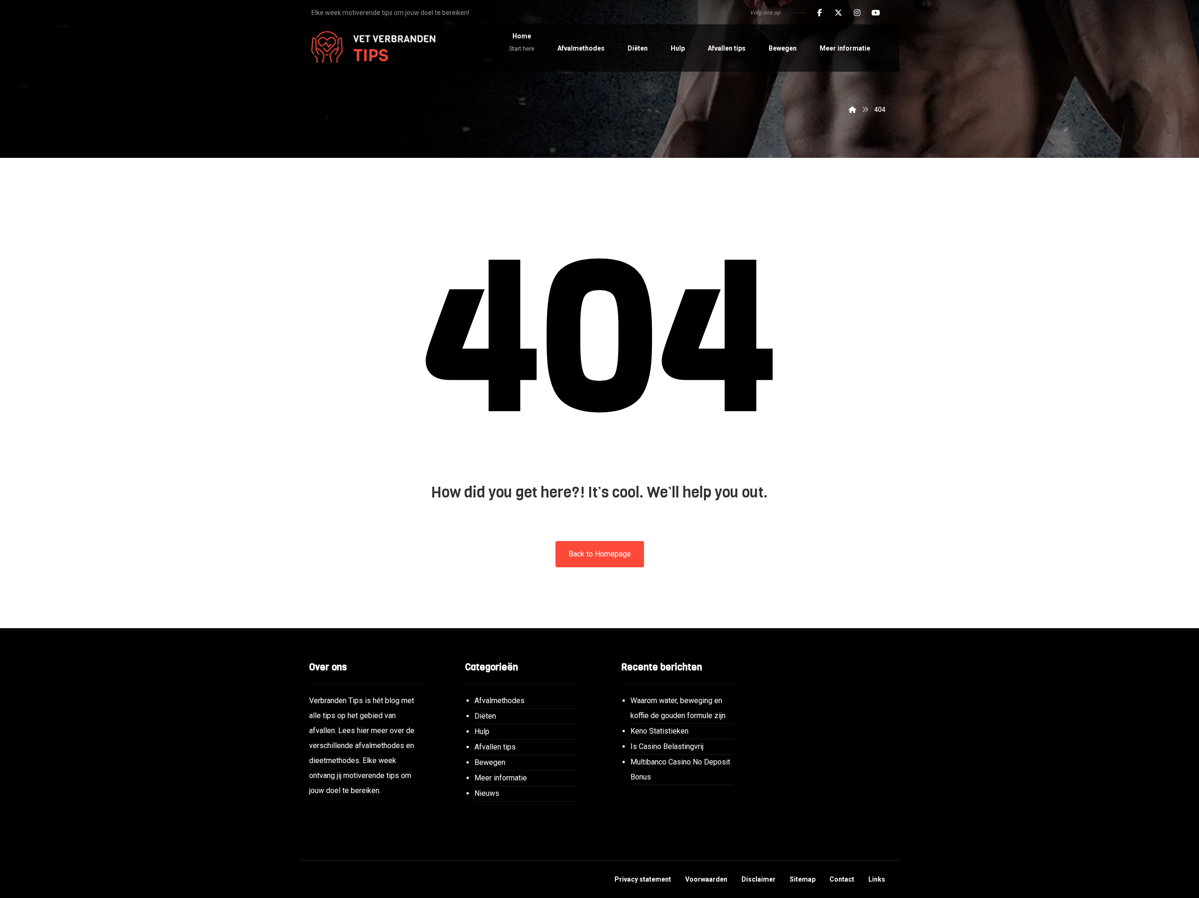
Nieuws (486, 793)
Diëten (485, 716)
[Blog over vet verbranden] (370, 48)
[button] (820, 13)
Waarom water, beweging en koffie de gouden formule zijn (677, 708)
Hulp (481, 731)
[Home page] (852, 109)
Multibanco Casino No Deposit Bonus (680, 769)
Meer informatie (500, 777)
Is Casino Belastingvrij (666, 746)
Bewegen (489, 762)
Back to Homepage (600, 553)
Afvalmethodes (499, 700)
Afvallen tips (495, 746)
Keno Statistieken (659, 731)
